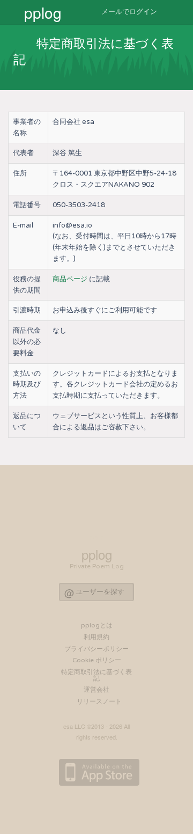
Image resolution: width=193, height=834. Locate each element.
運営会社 (96, 689)
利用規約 (96, 637)
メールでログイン (128, 12)
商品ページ (70, 279)
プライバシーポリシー (96, 649)
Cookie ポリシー (96, 660)
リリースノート (99, 701)
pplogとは (97, 625)
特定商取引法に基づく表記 (96, 675)
